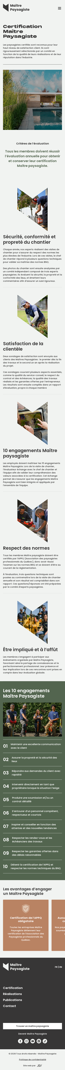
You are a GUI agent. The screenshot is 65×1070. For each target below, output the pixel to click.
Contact (9, 1005)
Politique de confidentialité (32, 1059)
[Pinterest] (39, 1041)
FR (56, 967)
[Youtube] (32, 1041)
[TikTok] (45, 1041)
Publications (12, 999)
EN (60, 967)
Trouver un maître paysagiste (32, 1026)
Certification (13, 987)
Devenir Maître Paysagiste (32, 1033)
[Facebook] (20, 1041)
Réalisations (12, 993)
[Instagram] (26, 1041)
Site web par (29, 1065)
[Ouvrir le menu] (59, 8)
